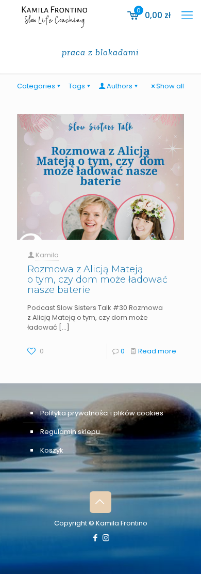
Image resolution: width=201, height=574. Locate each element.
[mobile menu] (187, 15)
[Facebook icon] (95, 537)
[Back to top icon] (100, 502)
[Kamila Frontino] (54, 15)
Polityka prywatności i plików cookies (101, 413)
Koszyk (51, 450)
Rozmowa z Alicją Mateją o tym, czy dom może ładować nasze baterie (97, 279)
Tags (77, 86)
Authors (119, 86)
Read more (157, 351)
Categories (36, 86)
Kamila (47, 255)
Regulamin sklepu (70, 432)
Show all (170, 86)
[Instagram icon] (106, 537)
